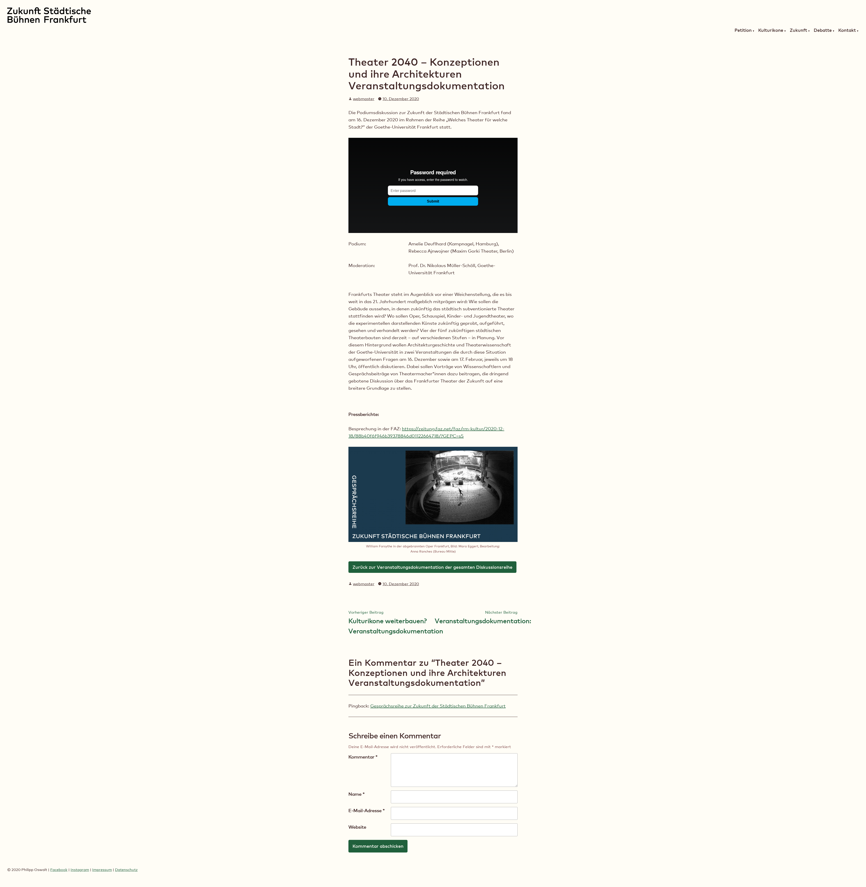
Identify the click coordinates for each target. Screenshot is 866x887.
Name (356, 794)
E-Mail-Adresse (366, 810)
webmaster (363, 98)
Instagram (80, 870)
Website (357, 827)
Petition (743, 30)
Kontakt (847, 30)
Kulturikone (770, 30)
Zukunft (798, 30)
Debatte (823, 30)
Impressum (102, 870)
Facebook (58, 870)
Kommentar (363, 757)
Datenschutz (126, 870)
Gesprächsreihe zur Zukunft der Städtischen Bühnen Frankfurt (438, 706)
